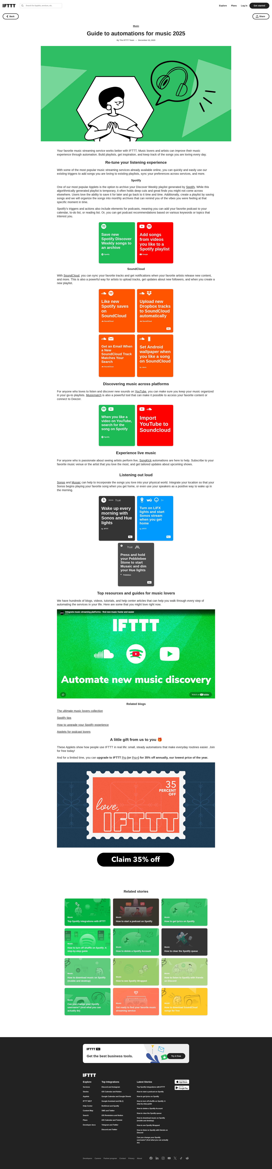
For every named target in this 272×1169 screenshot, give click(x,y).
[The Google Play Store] (182, 1088)
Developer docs (89, 1125)
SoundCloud (71, 275)
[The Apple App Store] (182, 1081)
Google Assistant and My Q (112, 1101)
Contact (122, 1158)
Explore (223, 6)
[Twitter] (175, 1158)
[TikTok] (181, 1158)
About (139, 1158)
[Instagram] (163, 1158)
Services (86, 1087)
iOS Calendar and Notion (112, 1092)
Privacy (131, 1158)
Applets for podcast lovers (74, 731)
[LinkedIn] (157, 1158)
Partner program (110, 1158)
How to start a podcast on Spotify (150, 1092)
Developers (87, 1158)
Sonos (61, 482)
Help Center (87, 1106)
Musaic (76, 482)
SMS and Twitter (108, 1111)
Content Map (88, 1111)
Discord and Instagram (111, 1087)
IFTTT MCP (87, 1101)
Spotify (190, 187)
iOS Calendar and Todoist (112, 1120)
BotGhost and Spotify (110, 1106)
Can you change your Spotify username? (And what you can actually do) (152, 1139)
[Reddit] (187, 1158)
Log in (244, 6)
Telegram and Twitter (110, 1125)
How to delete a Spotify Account (150, 1108)
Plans (234, 6)
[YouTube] (169, 1158)
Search (86, 1115)
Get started (259, 5)
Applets (86, 1096)
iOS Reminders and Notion (112, 1115)
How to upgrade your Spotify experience (83, 724)
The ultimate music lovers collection (80, 710)
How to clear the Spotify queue (149, 1113)
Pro (124, 757)
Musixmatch (93, 395)
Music (136, 26)
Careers (98, 1158)
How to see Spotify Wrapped (148, 1125)
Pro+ (135, 757)
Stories (86, 1092)
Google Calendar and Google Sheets (116, 1096)
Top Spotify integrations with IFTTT (151, 1087)
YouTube (140, 391)
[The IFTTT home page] (9, 6)
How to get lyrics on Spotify (148, 1096)
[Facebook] (151, 1158)
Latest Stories (144, 1081)
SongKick (145, 460)
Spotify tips (64, 717)
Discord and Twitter (109, 1129)
